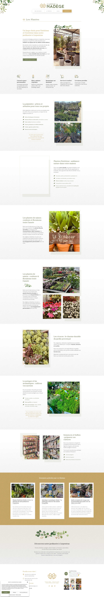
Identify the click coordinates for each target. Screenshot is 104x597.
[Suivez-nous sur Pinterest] (55, 586)
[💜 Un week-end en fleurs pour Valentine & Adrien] (66, 587)
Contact (67, 11)
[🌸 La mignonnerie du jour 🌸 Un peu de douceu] (78, 581)
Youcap (57, 582)
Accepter (5, 592)
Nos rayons (38, 11)
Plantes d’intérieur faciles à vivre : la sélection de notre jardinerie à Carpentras (23, 501)
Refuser (14, 592)
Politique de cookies (12, 594)
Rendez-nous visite (30, 59)
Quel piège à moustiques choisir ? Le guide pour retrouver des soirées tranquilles (52, 501)
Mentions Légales (18, 594)
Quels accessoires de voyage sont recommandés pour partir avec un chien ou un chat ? (80, 501)
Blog (58, 11)
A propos (49, 11)
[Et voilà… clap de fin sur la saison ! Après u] (66, 581)
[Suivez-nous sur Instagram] (52, 586)
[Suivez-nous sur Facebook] (49, 586)
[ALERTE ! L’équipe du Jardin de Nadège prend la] (72, 581)
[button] (27, 582)
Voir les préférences (23, 592)
